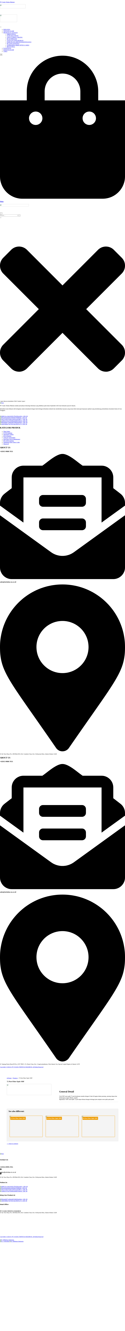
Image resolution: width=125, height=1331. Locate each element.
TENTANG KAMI (8, 31)
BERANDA (6, 29)
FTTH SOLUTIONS (12, 35)
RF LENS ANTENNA (13, 43)
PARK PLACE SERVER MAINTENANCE (19, 42)
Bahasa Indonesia (9, 1240)
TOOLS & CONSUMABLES (15, 40)
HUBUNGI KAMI (8, 50)
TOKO (5, 51)
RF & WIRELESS (12, 39)
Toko (2, 201)
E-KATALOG (7, 48)
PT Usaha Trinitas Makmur (7, 2)
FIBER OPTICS (11, 34)
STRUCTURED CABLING (15, 37)
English (7, 1241)
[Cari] (1, 213)
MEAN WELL (11, 46)
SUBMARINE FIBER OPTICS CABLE (18, 45)
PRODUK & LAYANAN (10, 32)
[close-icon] (62, 399)
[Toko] (62, 198)
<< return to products (12, 1143)
